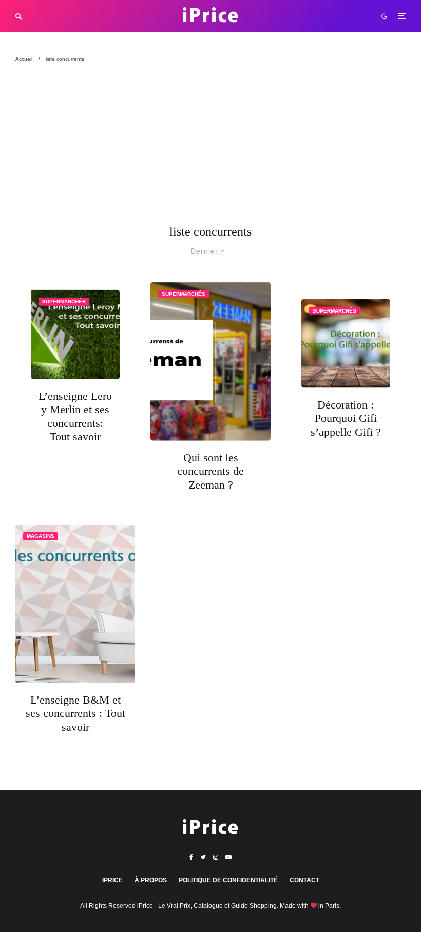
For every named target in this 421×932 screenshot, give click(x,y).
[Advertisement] (210, 148)
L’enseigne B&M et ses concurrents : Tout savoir (75, 713)
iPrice (112, 880)
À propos (151, 880)
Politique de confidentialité (228, 880)
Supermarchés (64, 301)
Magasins (40, 536)
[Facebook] (191, 857)
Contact (304, 880)
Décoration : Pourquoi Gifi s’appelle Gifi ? (346, 418)
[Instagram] (215, 857)
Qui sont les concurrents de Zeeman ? (210, 471)
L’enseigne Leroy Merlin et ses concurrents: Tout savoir (75, 415)
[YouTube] (228, 857)
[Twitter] (203, 857)
